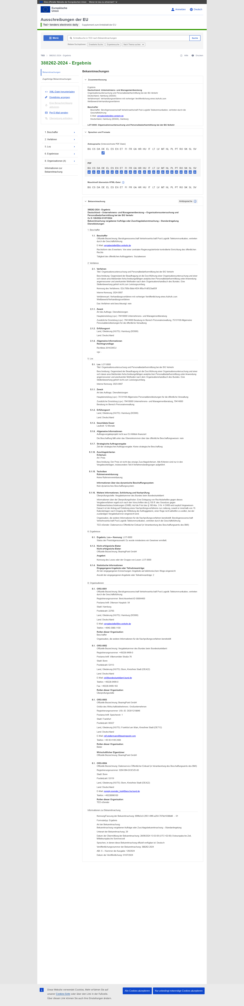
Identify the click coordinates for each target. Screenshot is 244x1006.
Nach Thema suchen (132, 44)
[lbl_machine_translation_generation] (123, 182)
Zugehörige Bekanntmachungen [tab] (57, 79)
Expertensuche (113, 44)
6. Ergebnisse (52, 154)
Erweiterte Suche (96, 44)
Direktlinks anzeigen (59, 97)
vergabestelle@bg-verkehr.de (110, 116)
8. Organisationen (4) (55, 161)
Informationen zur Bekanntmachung (53, 170)
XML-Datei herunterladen (62, 92)
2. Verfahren (51, 139)
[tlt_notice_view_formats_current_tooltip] (195, 201)
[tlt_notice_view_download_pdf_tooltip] (89, 172)
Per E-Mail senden (58, 112)
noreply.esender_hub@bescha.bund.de (122, 791)
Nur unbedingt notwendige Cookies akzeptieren (179, 991)
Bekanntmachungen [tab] (51, 72)
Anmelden (180, 9)
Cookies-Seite (63, 994)
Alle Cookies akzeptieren (137, 991)
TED (43, 55)
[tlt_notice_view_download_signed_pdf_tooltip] (103, 153)
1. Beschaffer (51, 132)
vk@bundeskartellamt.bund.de (118, 678)
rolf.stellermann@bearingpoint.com (120, 736)
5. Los (48, 146)
